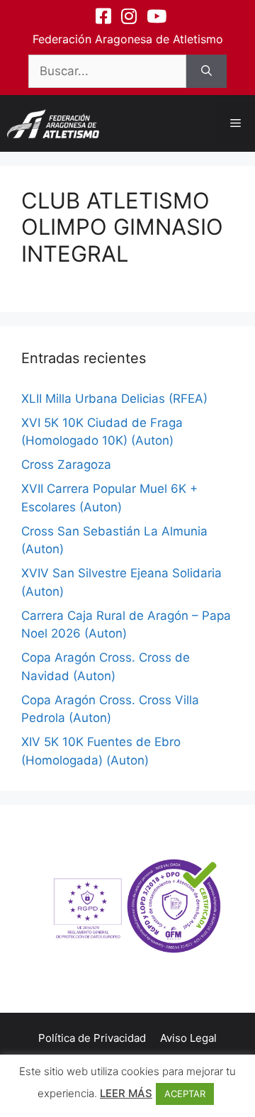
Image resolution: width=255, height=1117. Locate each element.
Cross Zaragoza (66, 464)
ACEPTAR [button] (184, 1093)
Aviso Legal (188, 1038)
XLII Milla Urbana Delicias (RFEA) (114, 398)
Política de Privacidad (92, 1038)
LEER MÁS (126, 1093)
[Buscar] (206, 72)
